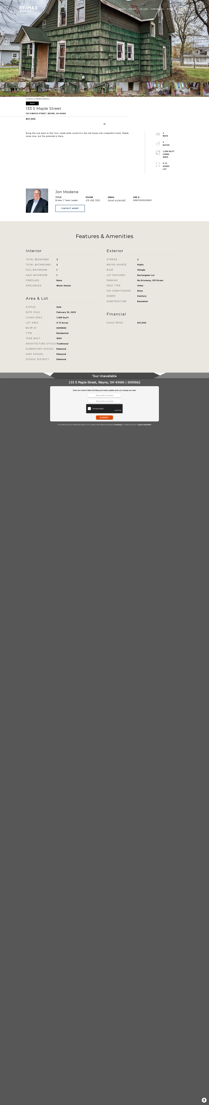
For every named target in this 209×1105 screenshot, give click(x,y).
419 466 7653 (93, 200)
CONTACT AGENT (70, 208)
